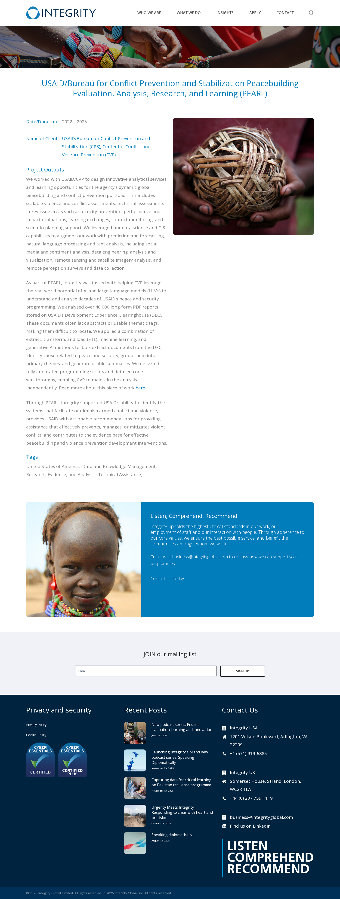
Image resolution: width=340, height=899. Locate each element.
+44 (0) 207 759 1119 (251, 798)
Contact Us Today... (168, 578)
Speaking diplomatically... (172, 834)
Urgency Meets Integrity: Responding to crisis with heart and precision (182, 812)
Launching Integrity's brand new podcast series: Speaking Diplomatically (179, 757)
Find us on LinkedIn (250, 826)
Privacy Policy (36, 724)
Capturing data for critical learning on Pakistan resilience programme (181, 782)
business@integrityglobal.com (200, 557)
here (140, 388)
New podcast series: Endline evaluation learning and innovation (181, 727)
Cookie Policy (36, 735)
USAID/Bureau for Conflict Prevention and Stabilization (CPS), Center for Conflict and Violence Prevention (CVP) (106, 146)
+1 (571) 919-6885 (248, 753)
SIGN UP (242, 671)
